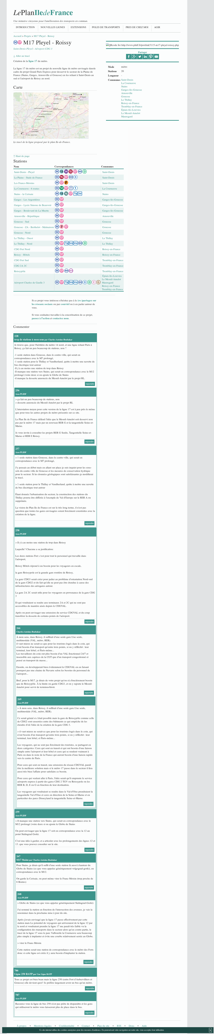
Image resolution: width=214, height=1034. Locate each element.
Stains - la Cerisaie (23, 194)
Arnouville (126, 93)
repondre (90, 384)
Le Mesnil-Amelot (130, 113)
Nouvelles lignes (53, 27)
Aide (144, 1025)
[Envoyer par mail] (156, 56)
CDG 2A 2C (20, 265)
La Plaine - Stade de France (28, 177)
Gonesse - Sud (21, 221)
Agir (157, 27)
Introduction (25, 27)
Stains (124, 86)
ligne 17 (33, 61)
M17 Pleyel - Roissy (44, 36)
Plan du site (103, 1025)
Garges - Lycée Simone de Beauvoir (32, 205)
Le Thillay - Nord (23, 243)
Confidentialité (66, 1025)
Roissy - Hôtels (22, 254)
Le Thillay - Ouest (23, 238)
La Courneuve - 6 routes (26, 188)
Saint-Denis (127, 79)
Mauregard (127, 116)
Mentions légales (42, 1025)
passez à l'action (40, 318)
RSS (119, 1025)
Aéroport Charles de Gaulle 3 (29, 282)
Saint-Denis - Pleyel (24, 172)
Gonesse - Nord (22, 232)
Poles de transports (106, 27)
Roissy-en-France (130, 103)
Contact (86, 1025)
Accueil (17, 36)
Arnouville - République (26, 216)
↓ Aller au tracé (21, 55)
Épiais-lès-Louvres (131, 109)
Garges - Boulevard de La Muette (31, 210)
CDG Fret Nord (22, 249)
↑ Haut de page (21, 156)
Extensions (78, 27)
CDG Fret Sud (21, 260)
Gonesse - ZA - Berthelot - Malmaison (34, 227)
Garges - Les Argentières (27, 199)
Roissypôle (19, 271)
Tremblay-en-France (131, 106)
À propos (21, 1025)
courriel (65, 304)
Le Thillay (126, 99)
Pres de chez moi (137, 27)
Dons (131, 1025)
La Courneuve (128, 83)
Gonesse (125, 96)
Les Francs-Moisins (24, 183)
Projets (27, 36)
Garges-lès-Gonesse (131, 89)
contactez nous (61, 318)
